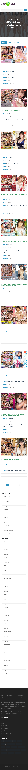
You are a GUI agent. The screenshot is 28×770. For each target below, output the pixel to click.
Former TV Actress (7, 528)
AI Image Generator (5, 731)
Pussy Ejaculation (7, 631)
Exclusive (5, 575)
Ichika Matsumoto (11, 418)
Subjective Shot (7, 660)
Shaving (5, 649)
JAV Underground (11, 744)
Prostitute (8, 250)
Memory (5, 610)
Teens (5, 520)
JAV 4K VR (23, 750)
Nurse (5, 618)
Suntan (5, 662)
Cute (5, 504)
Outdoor (5, 626)
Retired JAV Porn (7, 498)
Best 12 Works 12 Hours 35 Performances (11, 110)
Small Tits (6, 509)
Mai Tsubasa (13, 747)
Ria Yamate (11, 753)
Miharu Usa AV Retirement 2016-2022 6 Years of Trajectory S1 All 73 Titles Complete (12, 460)
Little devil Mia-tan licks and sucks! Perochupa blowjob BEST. (13, 67)
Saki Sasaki (9, 113)
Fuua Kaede (9, 157)
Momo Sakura (4, 753)
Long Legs (6, 517)
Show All (3, 42)
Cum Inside (6, 562)
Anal (5, 544)
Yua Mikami (19, 744)
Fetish (5, 581)
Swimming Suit (7, 665)
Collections (6, 554)
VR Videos (6, 676)
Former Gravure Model (8, 530)
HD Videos (10, 42)
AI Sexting (3, 730)
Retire (5, 633)
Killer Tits (5, 512)
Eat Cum (5, 573)
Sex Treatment (7, 644)
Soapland (6, 655)
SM (4, 657)
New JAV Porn (6, 501)
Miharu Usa (9, 464)
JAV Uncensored (8, 741)
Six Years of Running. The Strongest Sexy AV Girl (13, 372)
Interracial (6, 596)
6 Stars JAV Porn (7, 496)
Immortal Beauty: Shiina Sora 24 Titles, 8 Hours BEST (14, 328)
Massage (6, 607)
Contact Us (3, 720)
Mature (5, 522)
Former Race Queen (8, 533)
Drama (5, 570)
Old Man (5, 623)
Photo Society (6, 628)
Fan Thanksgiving (7, 578)
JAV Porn (3, 747)
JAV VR (8, 747)
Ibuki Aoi (17, 750)
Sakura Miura (17, 753)
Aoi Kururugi (9, 375)
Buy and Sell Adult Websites (7, 733)
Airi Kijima (9, 199)
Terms (2, 721)
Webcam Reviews (4, 728)
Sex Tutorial (6, 647)
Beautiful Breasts (7, 506)
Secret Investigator (7, 639)
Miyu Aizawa (10, 244)
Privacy (2, 723)
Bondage (5, 546)
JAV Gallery (4, 744)
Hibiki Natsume (21, 747)
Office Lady (6, 620)
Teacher (5, 668)
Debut (5, 565)
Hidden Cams (6, 589)
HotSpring (6, 591)
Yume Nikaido (10, 288)
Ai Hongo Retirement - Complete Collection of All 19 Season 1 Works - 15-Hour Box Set (14, 285)
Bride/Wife (6, 549)
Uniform (5, 673)
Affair (5, 541)
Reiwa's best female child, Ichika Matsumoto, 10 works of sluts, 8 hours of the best (12, 415)
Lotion (5, 602)
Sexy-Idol (8, 77)
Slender (5, 514)
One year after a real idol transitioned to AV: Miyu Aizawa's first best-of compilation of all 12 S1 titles (14, 240)
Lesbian (5, 599)
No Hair (5, 612)
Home (10, 19)
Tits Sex (5, 670)
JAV (2, 741)
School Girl (6, 636)
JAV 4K (14, 741)
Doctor (5, 567)
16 (17, 485)
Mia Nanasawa (10, 71)
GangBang (6, 586)
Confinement (6, 557)
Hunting (5, 594)
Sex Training (6, 641)
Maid (5, 604)
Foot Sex (5, 583)
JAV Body (19, 741)
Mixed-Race (6, 525)
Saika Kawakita (11, 750)
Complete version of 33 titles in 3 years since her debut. (13, 153)
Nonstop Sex (6, 615)
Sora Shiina (9, 331)
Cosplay (5, 560)
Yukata (5, 678)
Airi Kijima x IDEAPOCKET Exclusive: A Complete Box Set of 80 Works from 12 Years (14, 195)
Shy (4, 652)
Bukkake (5, 552)
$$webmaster (4, 725)
